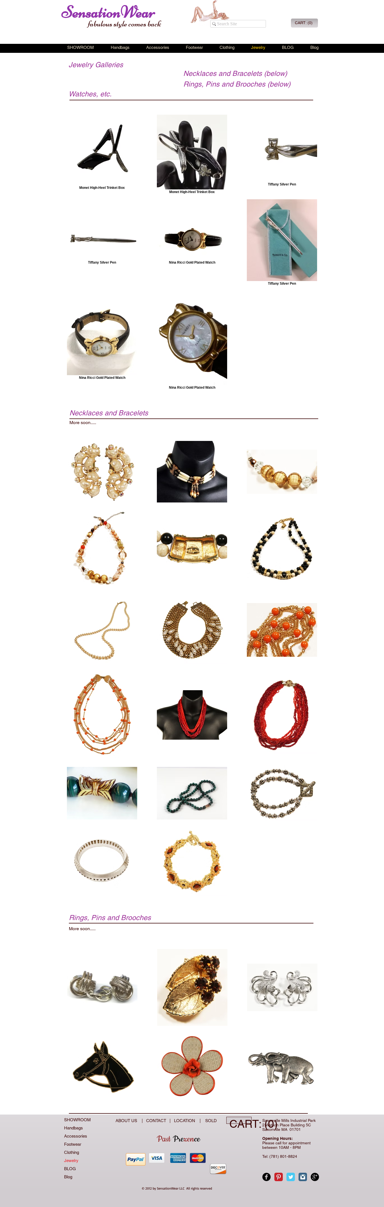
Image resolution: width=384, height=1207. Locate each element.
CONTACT (157, 1120)
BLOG (70, 1168)
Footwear (72, 1144)
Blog (68, 1176)
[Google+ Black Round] (315, 1177)
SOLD (210, 1120)
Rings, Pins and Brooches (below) (236, 84)
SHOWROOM (77, 1119)
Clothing (71, 1152)
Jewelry (71, 1160)
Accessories (75, 1136)
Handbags (73, 1128)
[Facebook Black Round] (266, 1177)
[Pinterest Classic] (278, 1177)
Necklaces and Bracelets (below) (235, 73)
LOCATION (185, 1120)
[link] (304, 23)
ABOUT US (127, 1120)
